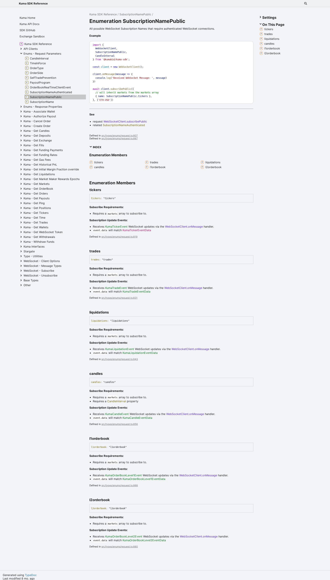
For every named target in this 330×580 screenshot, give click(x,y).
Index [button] (96, 147)
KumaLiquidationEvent (119, 349)
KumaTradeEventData (136, 291)
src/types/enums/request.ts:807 (119, 135)
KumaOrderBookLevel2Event (123, 536)
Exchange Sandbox (32, 36)
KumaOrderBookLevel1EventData (144, 479)
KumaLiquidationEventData (140, 353)
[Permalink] (104, 190)
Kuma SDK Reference (33, 3)
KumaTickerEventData (137, 230)
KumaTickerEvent (116, 226)
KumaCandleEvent (117, 414)
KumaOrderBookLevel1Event (123, 475)
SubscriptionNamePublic (135, 14)
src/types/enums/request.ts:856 (119, 424)
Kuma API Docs (29, 24)
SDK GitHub (27, 30)
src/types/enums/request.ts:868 (119, 485)
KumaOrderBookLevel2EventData (144, 540)
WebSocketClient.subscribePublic (125, 121)
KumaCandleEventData (137, 417)
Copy (247, 45)
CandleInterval (116, 401)
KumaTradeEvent (116, 288)
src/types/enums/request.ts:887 (119, 138)
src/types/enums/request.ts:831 (119, 297)
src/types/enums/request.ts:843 (119, 359)
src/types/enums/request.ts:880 (119, 546)
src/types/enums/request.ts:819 (119, 236)
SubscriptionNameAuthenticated (124, 125)
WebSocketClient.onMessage (184, 226)
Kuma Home (27, 17)
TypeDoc (31, 575)
